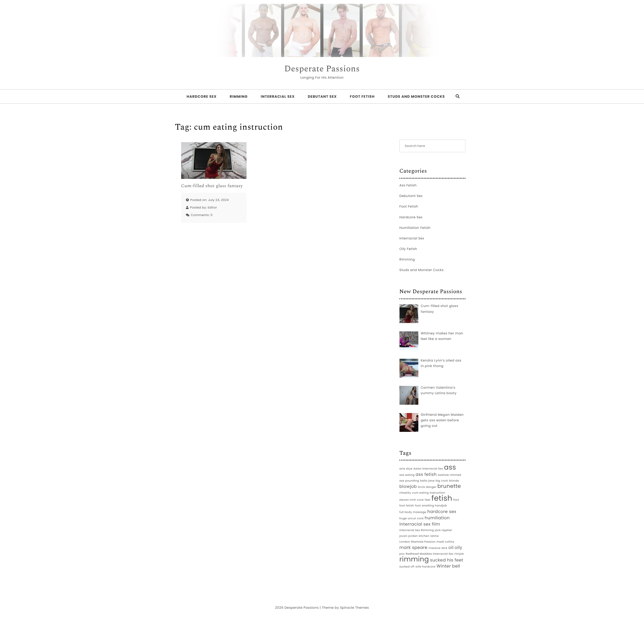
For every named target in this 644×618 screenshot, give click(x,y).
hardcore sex (441, 511)
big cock (442, 481)
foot (456, 500)
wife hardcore (425, 567)
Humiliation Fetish (415, 227)
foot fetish (406, 505)
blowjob (408, 486)
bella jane (427, 481)
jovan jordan (408, 536)
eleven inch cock (411, 500)
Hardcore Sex (202, 96)
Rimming (239, 96)
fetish (441, 498)
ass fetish (426, 474)
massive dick (437, 548)
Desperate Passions (322, 69)
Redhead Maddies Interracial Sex (430, 554)
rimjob (459, 554)
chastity (405, 493)
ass (450, 467)
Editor (212, 207)
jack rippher (443, 530)
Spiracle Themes (354, 607)
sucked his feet (446, 560)
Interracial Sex (278, 96)
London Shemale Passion (417, 542)
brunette (449, 486)
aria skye (406, 469)
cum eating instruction (428, 493)
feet (427, 500)
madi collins (445, 542)
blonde (454, 481)
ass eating (407, 475)
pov (402, 554)
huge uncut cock (411, 518)
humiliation (437, 518)
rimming (414, 559)
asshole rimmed (449, 475)
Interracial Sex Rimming (416, 530)
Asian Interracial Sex (428, 469)
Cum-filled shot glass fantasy (212, 186)
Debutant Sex (322, 96)
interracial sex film (419, 524)
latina (434, 536)
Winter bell (448, 566)
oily (458, 547)
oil (451, 547)
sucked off (407, 567)
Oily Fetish (408, 248)
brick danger (427, 487)
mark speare (413, 547)
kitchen (424, 536)
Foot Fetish (362, 96)
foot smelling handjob (431, 505)
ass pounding (409, 481)
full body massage (412, 512)
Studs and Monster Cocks (416, 96)
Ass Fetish (408, 185)
